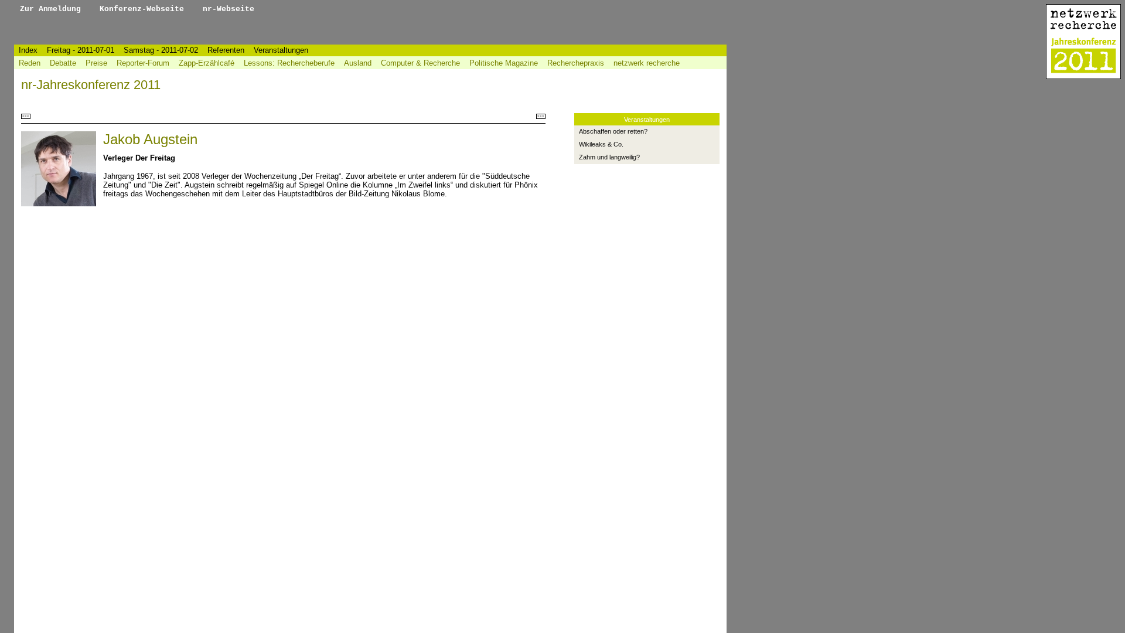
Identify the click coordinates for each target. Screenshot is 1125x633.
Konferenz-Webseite (144, 9)
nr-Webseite (228, 9)
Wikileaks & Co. (601, 144)
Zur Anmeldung (53, 9)
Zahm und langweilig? (609, 157)
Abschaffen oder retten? (613, 131)
